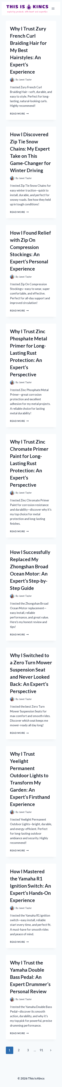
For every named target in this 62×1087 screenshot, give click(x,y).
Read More (19, 113)
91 (41, 1050)
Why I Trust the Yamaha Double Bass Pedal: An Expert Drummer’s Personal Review (30, 977)
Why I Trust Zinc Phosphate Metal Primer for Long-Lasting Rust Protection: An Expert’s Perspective (28, 352)
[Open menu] (53, 8)
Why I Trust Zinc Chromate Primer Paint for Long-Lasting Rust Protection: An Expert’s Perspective (29, 463)
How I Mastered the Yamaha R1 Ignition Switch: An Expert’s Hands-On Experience (30, 885)
